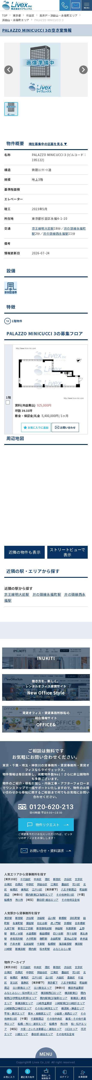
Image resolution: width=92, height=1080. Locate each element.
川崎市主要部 (44, 1003)
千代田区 (25, 879)
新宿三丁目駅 (25, 928)
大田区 (60, 977)
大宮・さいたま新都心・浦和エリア (41, 1029)
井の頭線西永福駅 (55, 233)
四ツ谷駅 (58, 933)
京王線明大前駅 (43, 228)
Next (83, 69)
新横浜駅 (20, 949)
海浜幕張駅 (65, 943)
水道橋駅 (31, 933)
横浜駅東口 (71, 993)
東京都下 (52, 982)
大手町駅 (31, 938)
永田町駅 (55, 938)
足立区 (14, 982)
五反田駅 (29, 943)
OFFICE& (46, 719)
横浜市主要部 (75, 987)
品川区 (49, 977)
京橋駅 (68, 923)
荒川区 (76, 884)
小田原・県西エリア (65, 1013)
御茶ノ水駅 (16, 933)
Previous (8, 69)
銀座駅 (30, 923)
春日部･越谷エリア (47, 899)
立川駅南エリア (22, 987)
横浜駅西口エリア (51, 993)
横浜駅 (79, 943)
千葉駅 (41, 943)
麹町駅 (43, 938)
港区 (47, 879)
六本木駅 (15, 943)
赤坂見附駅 (16, 938)
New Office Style (45, 687)
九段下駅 (9, 928)
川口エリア (71, 1029)
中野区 (30, 884)
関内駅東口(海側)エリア (39, 894)
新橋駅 (63, 918)
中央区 (38, 879)
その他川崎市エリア (46, 1008)
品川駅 (52, 918)
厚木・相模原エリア (39, 1013)
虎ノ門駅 (55, 923)
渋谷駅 (30, 918)
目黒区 (19, 884)
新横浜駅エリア (24, 1003)
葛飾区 (25, 982)
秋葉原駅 (71, 928)
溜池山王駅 (70, 938)
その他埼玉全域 (71, 899)
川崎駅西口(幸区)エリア (18, 1008)
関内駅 (32, 949)
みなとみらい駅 (62, 949)
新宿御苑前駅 (44, 928)
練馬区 (25, 889)
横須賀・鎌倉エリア (72, 1008)
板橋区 (14, 889)
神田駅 (59, 928)
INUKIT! (46, 658)
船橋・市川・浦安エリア (32, 1023)
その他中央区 (54, 1018)
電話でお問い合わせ (48, 561)
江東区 (54, 884)
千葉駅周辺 (37, 1018)
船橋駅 (52, 943)
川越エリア (21, 1034)
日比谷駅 (42, 923)
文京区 (79, 879)
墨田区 (65, 884)
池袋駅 (41, 918)
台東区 (8, 884)
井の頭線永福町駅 (47, 594)
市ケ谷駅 (72, 933)
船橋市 (8, 899)
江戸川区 (37, 889)
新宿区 (57, 879)
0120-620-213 (51, 806)
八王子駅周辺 (68, 889)
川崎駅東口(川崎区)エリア (70, 1003)
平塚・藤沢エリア (14, 1013)
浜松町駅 (75, 918)
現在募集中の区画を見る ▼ (48, 144)
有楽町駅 (18, 923)
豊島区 (71, 977)
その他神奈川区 (65, 894)
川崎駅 (8, 949)
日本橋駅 (80, 923)
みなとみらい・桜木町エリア (21, 993)
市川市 (19, 899)
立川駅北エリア (43, 987)
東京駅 (8, 918)
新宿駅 (19, 918)
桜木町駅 (45, 949)
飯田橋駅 (45, 933)
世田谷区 (42, 884)
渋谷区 (68, 879)
